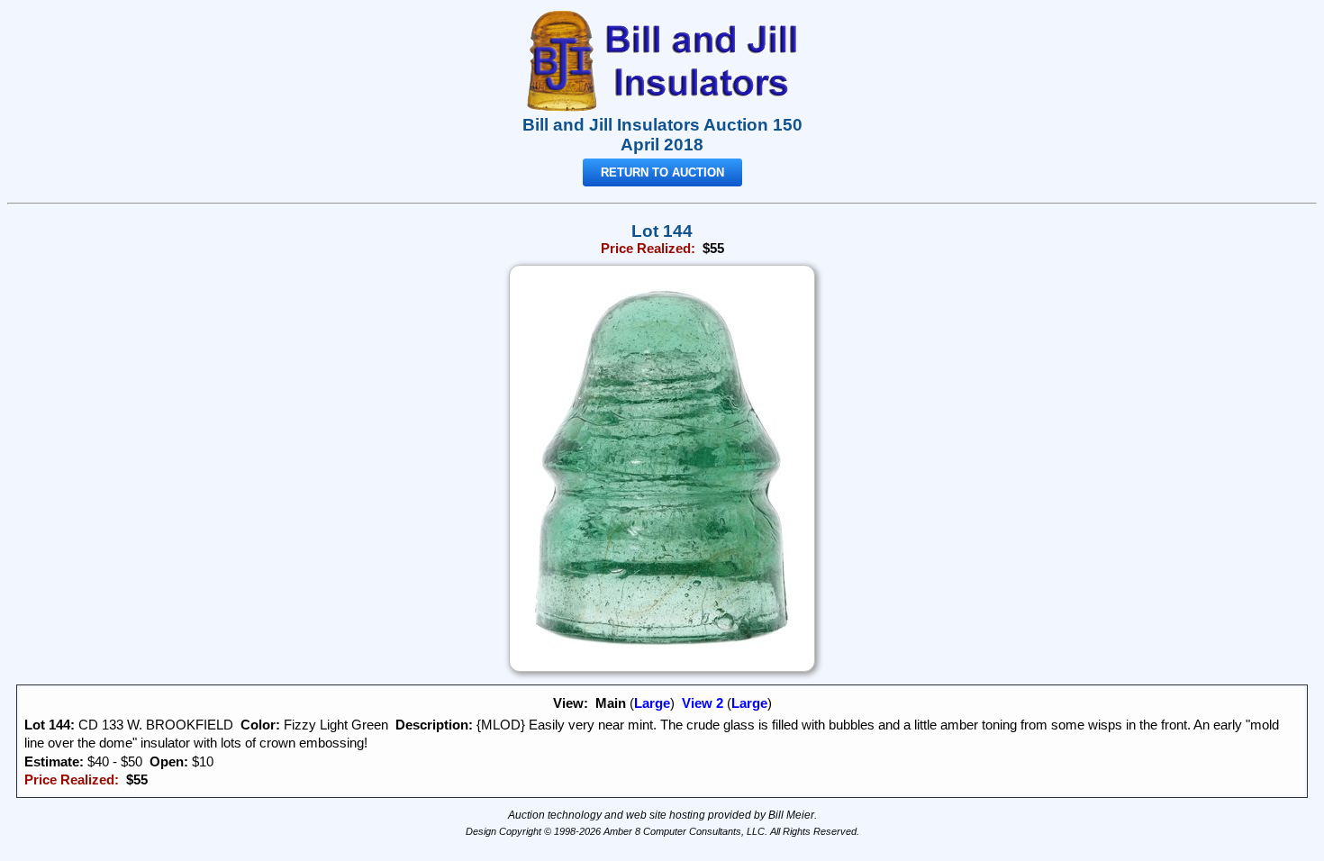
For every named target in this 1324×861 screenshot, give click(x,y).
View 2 (702, 703)
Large (652, 703)
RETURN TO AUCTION (662, 172)
